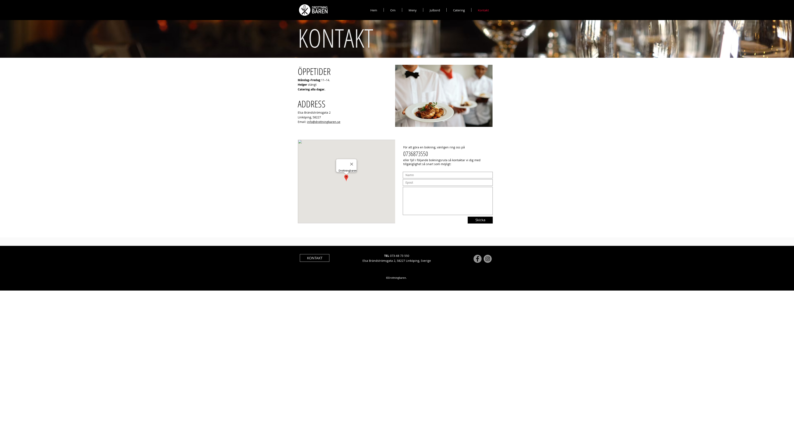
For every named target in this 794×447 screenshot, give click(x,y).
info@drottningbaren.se (323, 122)
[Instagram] (488, 259)
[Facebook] (478, 259)
